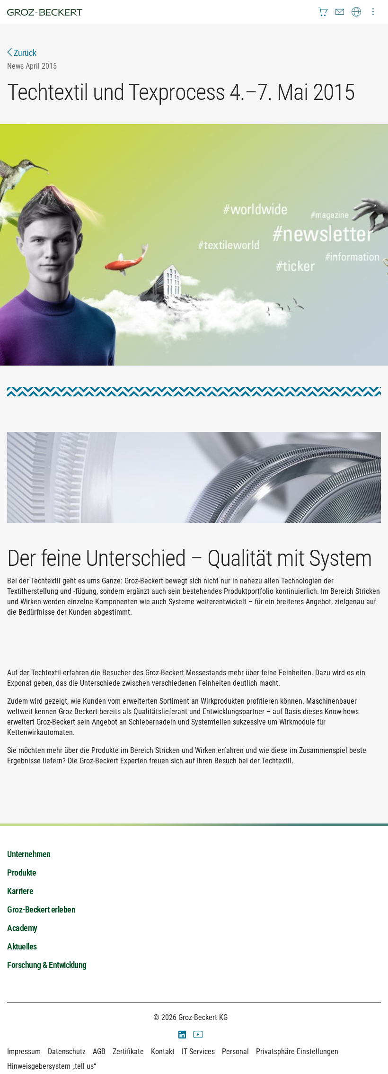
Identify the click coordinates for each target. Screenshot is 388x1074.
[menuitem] (323, 12)
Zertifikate (128, 1051)
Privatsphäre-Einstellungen (297, 1051)
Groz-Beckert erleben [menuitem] (41, 909)
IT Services (198, 1051)
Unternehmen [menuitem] (29, 854)
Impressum (24, 1051)
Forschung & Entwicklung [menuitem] (47, 965)
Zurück (24, 53)
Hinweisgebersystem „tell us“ (51, 1066)
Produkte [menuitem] (21, 872)
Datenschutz (67, 1051)
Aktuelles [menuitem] (22, 946)
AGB (99, 1051)
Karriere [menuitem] (20, 891)
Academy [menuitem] (22, 928)
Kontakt (163, 1051)
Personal (235, 1051)
